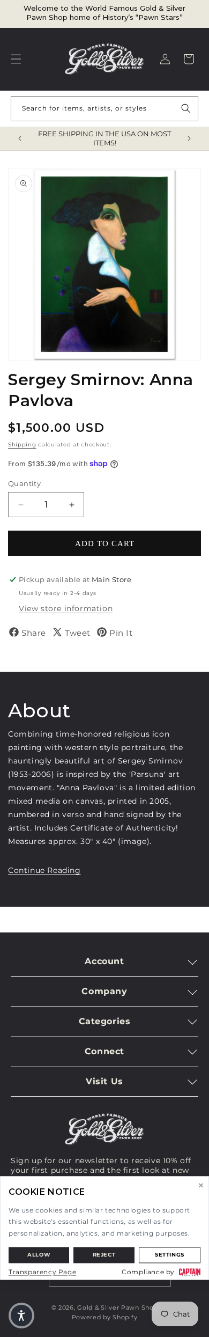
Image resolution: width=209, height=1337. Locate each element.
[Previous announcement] (20, 138)
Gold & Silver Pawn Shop (117, 1307)
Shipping (22, 444)
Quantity (24, 483)
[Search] (186, 108)
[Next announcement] (189, 138)
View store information (66, 608)
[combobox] (104, 109)
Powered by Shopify (105, 1317)
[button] (16, 59)
